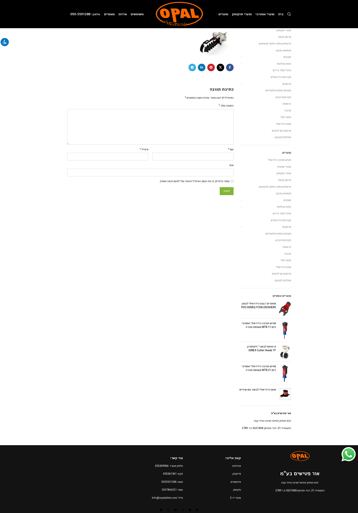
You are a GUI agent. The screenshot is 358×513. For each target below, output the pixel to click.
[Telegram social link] (192, 67)
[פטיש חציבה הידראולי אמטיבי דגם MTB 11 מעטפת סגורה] (285, 330)
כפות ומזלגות (284, 64)
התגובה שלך (226, 106)
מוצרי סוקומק (283, 30)
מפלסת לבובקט (283, 137)
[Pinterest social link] (211, 67)
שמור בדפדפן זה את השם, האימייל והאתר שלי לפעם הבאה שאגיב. (194, 181)
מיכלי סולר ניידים (282, 70)
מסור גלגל (286, 117)
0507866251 (169, 490)
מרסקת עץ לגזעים (281, 131)
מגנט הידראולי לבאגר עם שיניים (257, 390)
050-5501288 (80, 14)
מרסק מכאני (284, 37)
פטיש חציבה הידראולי (279, 160)
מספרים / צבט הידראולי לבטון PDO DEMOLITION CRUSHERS (258, 305)
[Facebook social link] (230, 67)
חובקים (287, 57)
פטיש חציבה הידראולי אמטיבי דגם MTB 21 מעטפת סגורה (259, 368)
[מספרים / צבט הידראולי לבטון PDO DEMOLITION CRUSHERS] (285, 309)
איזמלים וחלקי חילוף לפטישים (275, 44)
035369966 (162, 466)
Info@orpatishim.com (164, 498)
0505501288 (168, 482)
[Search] (289, 14)
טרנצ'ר (287, 111)
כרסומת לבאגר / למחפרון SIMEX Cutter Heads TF (261, 348)
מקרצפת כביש (283, 97)
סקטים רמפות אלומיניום (278, 90)
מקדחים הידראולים (281, 77)
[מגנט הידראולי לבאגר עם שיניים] (285, 394)
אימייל (144, 150)
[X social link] (220, 67)
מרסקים (286, 84)
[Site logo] (179, 14)
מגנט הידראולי (283, 124)
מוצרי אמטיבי (284, 167)
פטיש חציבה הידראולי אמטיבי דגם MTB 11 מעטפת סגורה (259, 325)
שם (231, 150)
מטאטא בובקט (283, 50)
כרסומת (287, 104)
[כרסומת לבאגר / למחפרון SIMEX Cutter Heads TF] (285, 352)
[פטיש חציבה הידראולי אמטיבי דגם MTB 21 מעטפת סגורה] (285, 373)
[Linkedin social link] (201, 67)
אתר (231, 165)
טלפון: (95, 14)
